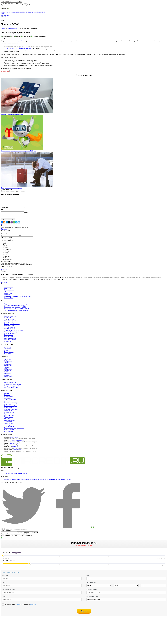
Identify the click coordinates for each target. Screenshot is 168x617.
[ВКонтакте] (2, 222)
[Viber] (11, 222)
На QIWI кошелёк (9, 328)
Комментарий (5, 207)
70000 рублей (8, 375)
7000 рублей (8, 370)
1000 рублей (8, 361)
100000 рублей (8, 376)
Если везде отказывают (11, 429)
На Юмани (7, 341)
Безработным (8, 347)
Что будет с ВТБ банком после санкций (16, 310)
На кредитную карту (10, 338)
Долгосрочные (8, 417)
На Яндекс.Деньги (31, 12)
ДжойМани (21, 41)
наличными (6, 256)
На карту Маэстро (9, 336)
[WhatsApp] (14, 222)
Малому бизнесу (9, 352)
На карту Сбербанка (10, 320)
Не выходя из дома (9, 420)
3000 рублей (8, 364)
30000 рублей (8, 373)
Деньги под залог (9, 415)
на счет (5, 254)
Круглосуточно (8, 414)
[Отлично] (34, 36)
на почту (5, 252)
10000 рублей (8, 372)
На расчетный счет (9, 322)
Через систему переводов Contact (14, 330)
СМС (4, 258)
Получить (4, 269)
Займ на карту (5, 12)
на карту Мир (7, 249)
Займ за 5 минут (9, 426)
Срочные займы (9, 412)
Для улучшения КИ (10, 382)
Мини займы (8, 398)
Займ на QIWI (21, 12)
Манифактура (17, 449)
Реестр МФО (41, 12)
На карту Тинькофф (10, 339)
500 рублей (7, 359)
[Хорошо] (18, 36)
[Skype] (16, 222)
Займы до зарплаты (10, 399)
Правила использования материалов (15, 479)
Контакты (24, 473)
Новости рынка (8, 293)
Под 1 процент (8, 404)
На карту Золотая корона (11, 331)
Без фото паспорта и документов (14, 428)
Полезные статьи (9, 290)
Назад (2, 224)
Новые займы (8, 410)
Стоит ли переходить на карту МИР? (15, 307)
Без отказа (7, 395)
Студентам (7, 348)
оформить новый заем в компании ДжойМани (18, 48)
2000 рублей (8, 362)
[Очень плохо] (5, 36)
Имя (2, 209)
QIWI (4, 244)
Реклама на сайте (16, 473)
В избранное (5, 71)
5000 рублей (8, 367)
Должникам (7, 353)
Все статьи (4, 282)
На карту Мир (8, 335)
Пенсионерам (8, 350)
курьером (5, 245)
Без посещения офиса (10, 406)
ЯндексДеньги (7, 259)
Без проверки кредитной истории (14, 386)
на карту (5, 247)
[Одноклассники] (4, 222)
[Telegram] (19, 222)
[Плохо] (12, 36)
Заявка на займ (8, 287)
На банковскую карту (10, 316)
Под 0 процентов (9, 407)
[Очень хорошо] (26, 36)
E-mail (26, 212)
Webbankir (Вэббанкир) (17, 440)
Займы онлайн (8, 396)
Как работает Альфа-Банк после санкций (16, 308)
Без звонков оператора (11, 402)
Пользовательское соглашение (35, 479)
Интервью (7, 294)
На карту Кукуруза (9, 333)
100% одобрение (9, 431)
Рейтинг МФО (8, 298)
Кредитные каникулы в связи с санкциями (17, 304)
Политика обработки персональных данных (58, 479)
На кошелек (11, 327)
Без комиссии (8, 418)
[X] (9, 222)
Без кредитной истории (11, 387)
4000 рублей (8, 365)
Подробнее (4, 229)
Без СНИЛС (7, 401)
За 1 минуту (7, 425)
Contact (5, 242)
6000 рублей (8, 369)
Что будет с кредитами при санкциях (15, 305)
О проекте (7, 473)
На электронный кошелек (12, 324)
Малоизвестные (9, 423)
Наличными (13, 12)
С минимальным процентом (12, 409)
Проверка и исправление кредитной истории (17, 296)
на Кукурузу (6, 251)
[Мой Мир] (7, 222)
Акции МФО (8, 288)
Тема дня (7, 291)
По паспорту (11, 319)
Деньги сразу (14, 437)
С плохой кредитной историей (13, 384)
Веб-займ (15, 446)
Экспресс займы (9, 421)
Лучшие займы (8, 393)
